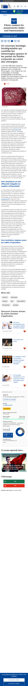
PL (18, 40)
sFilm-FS (4, 297)
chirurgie (4, 301)
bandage (15, 305)
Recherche (21, 6)
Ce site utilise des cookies (9, 674)
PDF (15, 485)
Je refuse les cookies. (14, 683)
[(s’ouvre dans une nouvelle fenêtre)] (6, 5)
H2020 (5, 15)
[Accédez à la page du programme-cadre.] (14, 21)
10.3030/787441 (7, 405)
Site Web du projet (9, 400)
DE (2, 40)
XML (15, 481)
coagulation (4, 199)
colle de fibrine (16, 129)
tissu (12, 301)
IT (15, 40)
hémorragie (14, 297)
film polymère (6, 305)
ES (8, 40)
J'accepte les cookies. (14, 680)
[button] (18, 6)
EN (5, 40)
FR (12, 40)
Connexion (14, 6)
